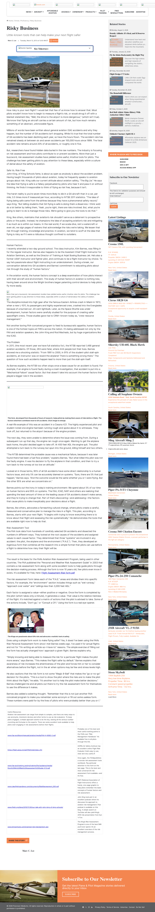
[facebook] (83, 907)
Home (10, 21)
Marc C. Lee (12, 40)
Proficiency (25, 21)
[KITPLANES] (107, 5)
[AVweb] (43, 5)
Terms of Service (112, 907)
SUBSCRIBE (124, 159)
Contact (132, 907)
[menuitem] (29, 12)
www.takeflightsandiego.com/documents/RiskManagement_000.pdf (33, 786)
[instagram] (88, 907)
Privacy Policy (100, 907)
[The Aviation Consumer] (128, 5)
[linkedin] (91, 907)
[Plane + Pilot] (8, 5)
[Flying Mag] (21, 5)
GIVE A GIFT (124, 165)
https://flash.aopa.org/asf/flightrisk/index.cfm (25, 750)
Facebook (113, 183)
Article (16, 21)
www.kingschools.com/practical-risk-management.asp (28, 827)
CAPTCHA (113, 203)
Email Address (115, 196)
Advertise (124, 907)
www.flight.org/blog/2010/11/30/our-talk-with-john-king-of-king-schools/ (35, 807)
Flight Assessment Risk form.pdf (58, 573)
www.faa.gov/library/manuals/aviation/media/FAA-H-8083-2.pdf (32, 735)
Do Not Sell (140, 907)
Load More (112, 697)
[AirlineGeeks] (64, 5)
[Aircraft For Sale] (86, 5)
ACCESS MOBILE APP (128, 168)
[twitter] (86, 907)
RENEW (123, 162)
